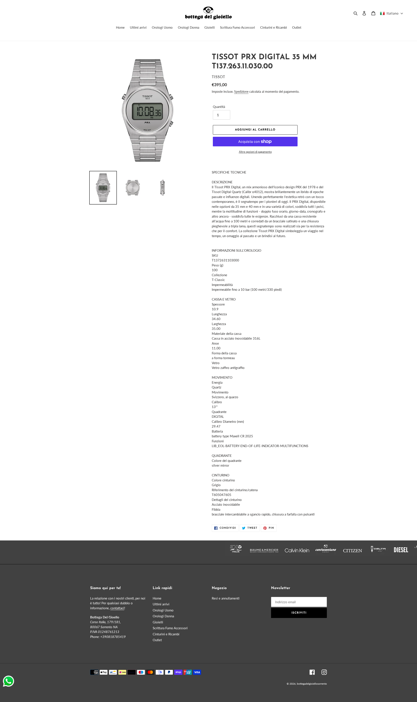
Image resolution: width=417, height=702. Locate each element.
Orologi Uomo (163, 610)
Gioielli (158, 622)
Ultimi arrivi (161, 604)
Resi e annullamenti (225, 598)
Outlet (157, 640)
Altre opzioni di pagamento (255, 152)
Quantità (219, 107)
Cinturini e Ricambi (166, 634)
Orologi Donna (163, 616)
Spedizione (241, 91)
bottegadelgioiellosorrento (312, 683)
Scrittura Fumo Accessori (170, 628)
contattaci (117, 608)
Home (157, 598)
